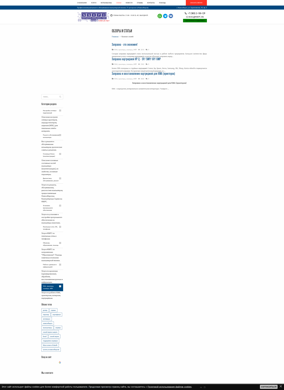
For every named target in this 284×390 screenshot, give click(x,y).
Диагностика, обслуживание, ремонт (51, 179)
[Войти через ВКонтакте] (48, 362)
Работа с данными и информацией (50, 266)
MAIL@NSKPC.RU (196, 17)
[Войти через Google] (60, 362)
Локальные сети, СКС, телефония (50, 228)
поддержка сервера (50, 341)
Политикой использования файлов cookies (169, 387)
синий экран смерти (50, 332)
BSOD (44, 336)
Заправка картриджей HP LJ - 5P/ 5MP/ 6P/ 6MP (136, 59)
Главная (115, 36)
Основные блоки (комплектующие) (49, 155)
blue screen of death (50, 345)
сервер (58, 327)
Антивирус (46, 319)
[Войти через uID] (44, 362)
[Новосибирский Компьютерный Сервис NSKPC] (93, 16)
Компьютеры (47, 327)
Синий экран (54, 336)
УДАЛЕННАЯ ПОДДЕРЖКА (195, 21)
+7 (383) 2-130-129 (196, 13)
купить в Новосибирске (51, 349)
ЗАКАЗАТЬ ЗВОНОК (196, 3)
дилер (45, 310)
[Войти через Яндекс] (56, 362)
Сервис (53, 310)
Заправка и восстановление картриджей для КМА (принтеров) (143, 73)
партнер (46, 314)
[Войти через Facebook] (52, 362)
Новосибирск (47, 323)
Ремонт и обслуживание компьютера (51, 136)
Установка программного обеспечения (48, 208)
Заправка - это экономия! (125, 44)
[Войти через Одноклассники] (52, 366)
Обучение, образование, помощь (50, 244)
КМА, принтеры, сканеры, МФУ (125, 49)
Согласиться (268, 387)
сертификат (56, 314)
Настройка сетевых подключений (49, 112)
